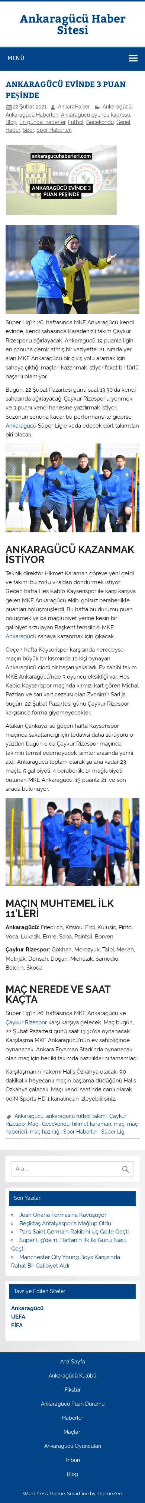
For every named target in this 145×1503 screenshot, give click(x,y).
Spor (28, 130)
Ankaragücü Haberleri (32, 115)
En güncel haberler (42, 122)
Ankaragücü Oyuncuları (72, 1446)
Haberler (72, 1418)
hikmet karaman (91, 1124)
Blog (11, 122)
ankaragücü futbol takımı (76, 1116)
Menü (16, 57)
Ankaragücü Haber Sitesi (73, 23)
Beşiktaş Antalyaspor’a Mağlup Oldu (65, 1223)
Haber (13, 130)
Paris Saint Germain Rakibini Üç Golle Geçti (74, 1231)
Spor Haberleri (54, 130)
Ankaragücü (117, 107)
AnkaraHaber (74, 107)
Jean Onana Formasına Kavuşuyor (62, 1215)
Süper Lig (113, 1132)
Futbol (76, 122)
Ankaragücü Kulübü (72, 1376)
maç (119, 1124)
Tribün (72, 1460)
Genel (123, 122)
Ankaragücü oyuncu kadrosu (95, 115)
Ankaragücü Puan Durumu (72, 1404)
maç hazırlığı (45, 1132)
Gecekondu (100, 122)
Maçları (72, 1432)
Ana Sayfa (72, 1362)
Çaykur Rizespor (26, 1022)
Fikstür (73, 1390)
